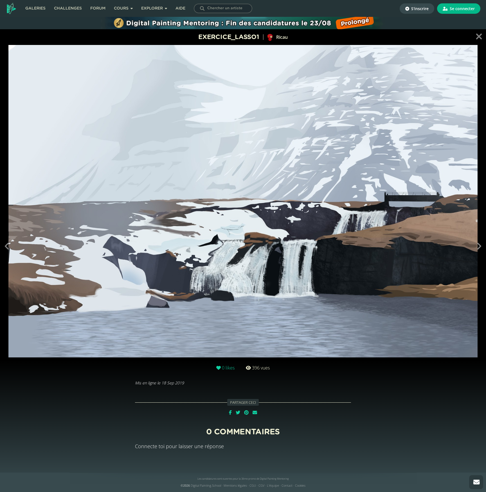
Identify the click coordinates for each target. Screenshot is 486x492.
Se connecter (462, 8)
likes (228, 368)
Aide (180, 8)
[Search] (202, 8)
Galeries (35, 8)
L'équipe (273, 485)
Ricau (281, 37)
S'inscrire (419, 8)
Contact (287, 485)
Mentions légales (235, 485)
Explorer (152, 8)
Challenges (68, 8)
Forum (97, 8)
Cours (122, 8)
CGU (252, 485)
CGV (261, 485)
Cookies (300, 485)
